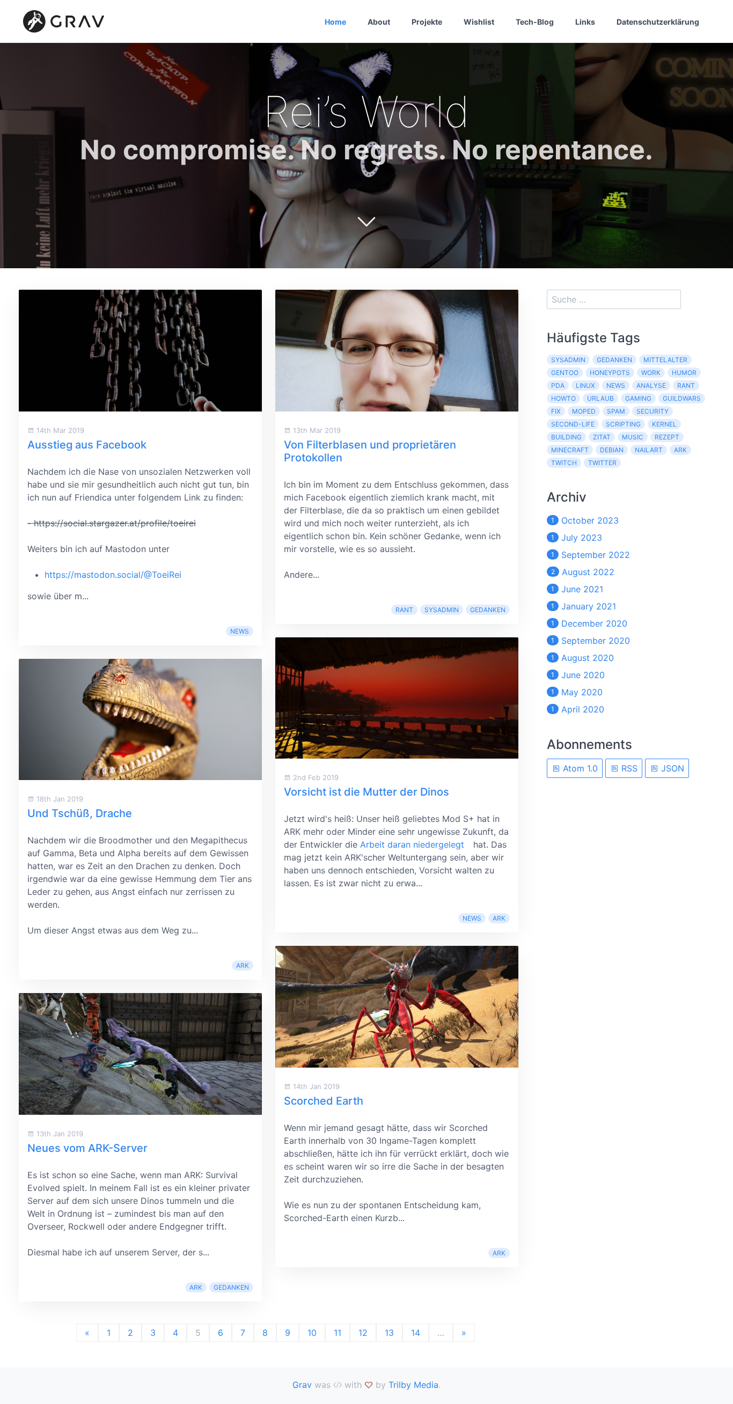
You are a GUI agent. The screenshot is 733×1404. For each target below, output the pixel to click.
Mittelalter (665, 360)
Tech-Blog (535, 21)
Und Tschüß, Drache (79, 813)
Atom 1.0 (579, 768)
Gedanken (231, 1287)
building (566, 437)
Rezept (667, 437)
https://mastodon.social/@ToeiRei (113, 574)
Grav (302, 1384)
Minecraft (570, 450)
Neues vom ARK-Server (87, 1148)
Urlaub (600, 398)
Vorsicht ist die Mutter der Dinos (366, 791)
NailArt (649, 450)
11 (337, 1332)
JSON (671, 768)
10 (312, 1332)
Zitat (602, 437)
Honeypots (610, 373)
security (652, 411)
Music (632, 437)
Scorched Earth (323, 1100)
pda (558, 385)
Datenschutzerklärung (658, 21)
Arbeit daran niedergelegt (412, 844)
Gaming (638, 398)
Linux (585, 385)
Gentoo (564, 373)
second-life (573, 424)
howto (563, 398)
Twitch (564, 463)
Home (335, 21)
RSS (628, 768)
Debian (612, 450)
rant (404, 610)
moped (584, 411)
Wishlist (479, 21)
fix (556, 411)
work (651, 373)
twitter (602, 463)
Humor (684, 373)
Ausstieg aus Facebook (86, 444)
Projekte (427, 21)
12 (363, 1332)
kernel (664, 424)
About (379, 21)
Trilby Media (413, 1384)
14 (415, 1332)
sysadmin (441, 610)
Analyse (651, 385)
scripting (623, 424)
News (239, 631)
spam (616, 411)
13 (389, 1332)
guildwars (682, 398)
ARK (242, 965)
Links (585, 21)
